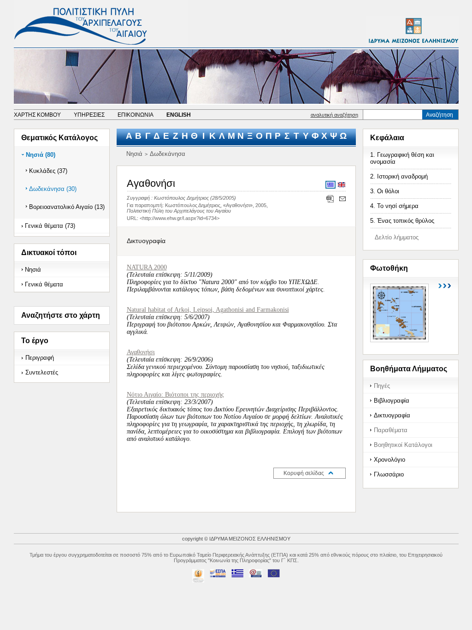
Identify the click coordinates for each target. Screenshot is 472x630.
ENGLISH (178, 115)
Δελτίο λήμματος (397, 237)
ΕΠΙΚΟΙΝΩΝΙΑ (135, 115)
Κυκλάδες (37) (48, 170)
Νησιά (33, 269)
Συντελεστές (41, 372)
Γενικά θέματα (44, 284)
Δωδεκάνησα (167, 153)
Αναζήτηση (439, 115)
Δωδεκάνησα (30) (53, 188)
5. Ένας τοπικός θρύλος (402, 220)
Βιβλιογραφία (391, 400)
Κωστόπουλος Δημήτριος (181, 198)
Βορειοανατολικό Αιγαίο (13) (67, 206)
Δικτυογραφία (392, 415)
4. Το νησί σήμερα (394, 205)
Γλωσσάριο (389, 474)
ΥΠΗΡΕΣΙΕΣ (89, 115)
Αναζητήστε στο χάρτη (60, 315)
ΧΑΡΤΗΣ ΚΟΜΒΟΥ (37, 115)
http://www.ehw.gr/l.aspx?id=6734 (179, 218)
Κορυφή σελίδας (303, 473)
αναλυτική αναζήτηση (334, 115)
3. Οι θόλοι (384, 191)
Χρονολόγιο (389, 459)
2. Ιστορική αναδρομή (399, 176)
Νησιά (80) (40, 154)
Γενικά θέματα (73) (50, 225)
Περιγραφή (39, 357)
